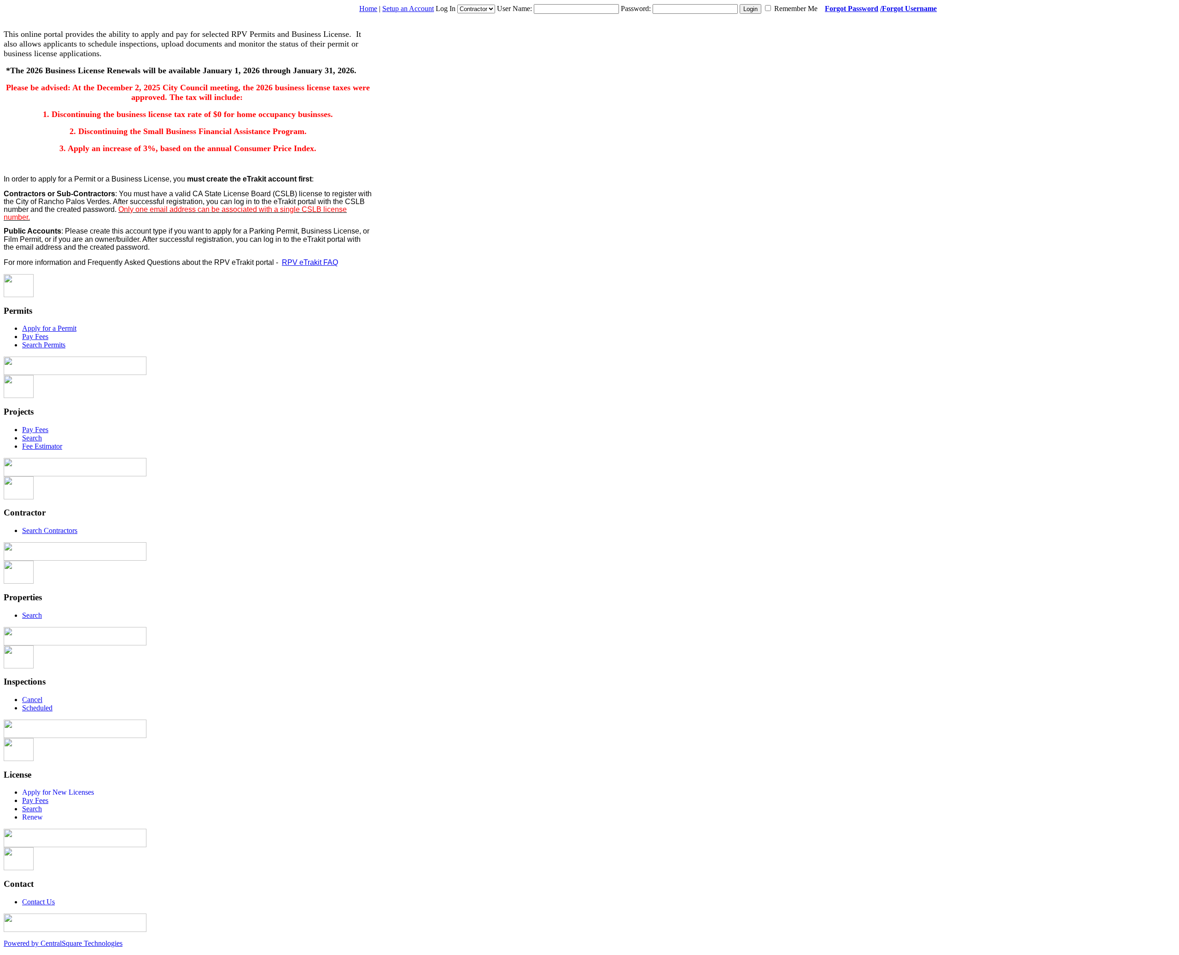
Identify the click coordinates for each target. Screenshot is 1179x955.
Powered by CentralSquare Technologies (63, 943)
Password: (636, 8)
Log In (445, 8)
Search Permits (43, 345)
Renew (32, 817)
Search (32, 438)
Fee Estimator (42, 446)
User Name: (514, 8)
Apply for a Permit (49, 328)
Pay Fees (35, 336)
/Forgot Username (908, 8)
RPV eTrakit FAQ (310, 262)
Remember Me (795, 8)
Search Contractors (49, 530)
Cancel (32, 699)
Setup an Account (408, 8)
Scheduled (37, 708)
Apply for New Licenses (58, 792)
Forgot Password (851, 8)
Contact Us (38, 902)
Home (368, 8)
